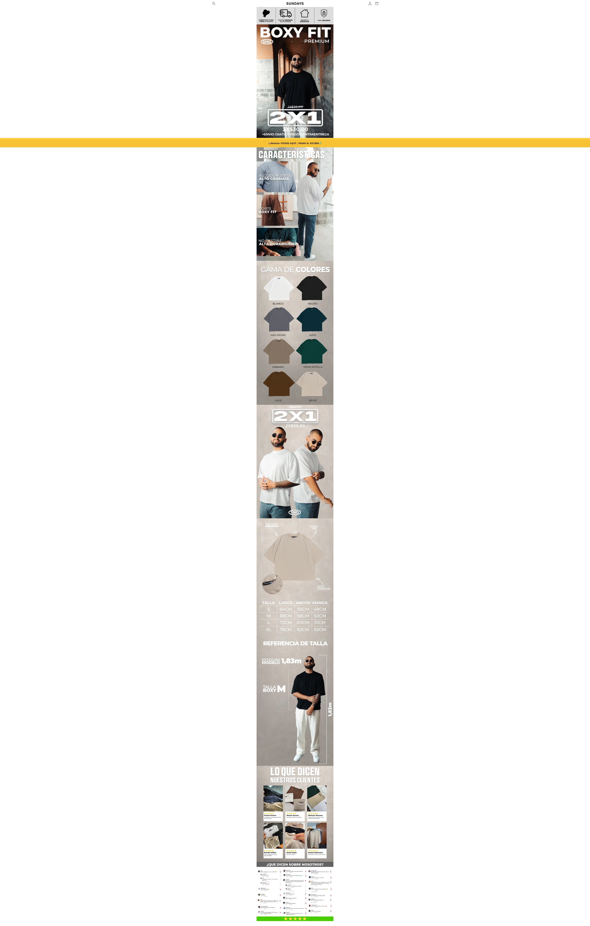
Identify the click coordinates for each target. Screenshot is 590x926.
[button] (213, 3)
